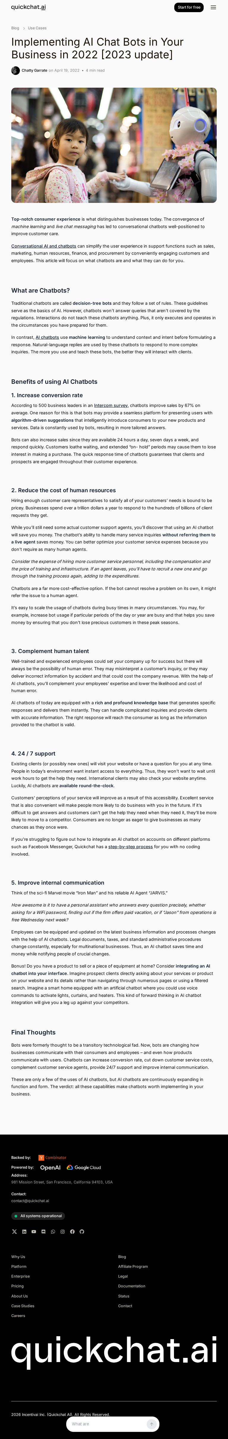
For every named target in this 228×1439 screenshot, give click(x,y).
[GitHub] (82, 1231)
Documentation (131, 1286)
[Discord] (43, 1231)
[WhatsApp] (53, 1231)
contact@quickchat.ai (30, 1201)
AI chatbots (47, 337)
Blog (15, 28)
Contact (125, 1306)
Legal (123, 1276)
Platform (18, 1266)
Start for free (189, 7)
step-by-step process (130, 846)
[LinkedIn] (24, 1231)
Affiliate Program (133, 1266)
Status (123, 1296)
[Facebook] (72, 1231)
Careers (18, 1315)
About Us (19, 1296)
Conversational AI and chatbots (43, 245)
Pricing (17, 1286)
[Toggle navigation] (213, 7)
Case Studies (22, 1306)
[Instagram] (62, 1231)
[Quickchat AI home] (28, 7)
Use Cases (37, 28)
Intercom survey (111, 405)
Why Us (18, 1256)
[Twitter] (14, 1231)
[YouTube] (34, 1231)
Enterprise (20, 1276)
